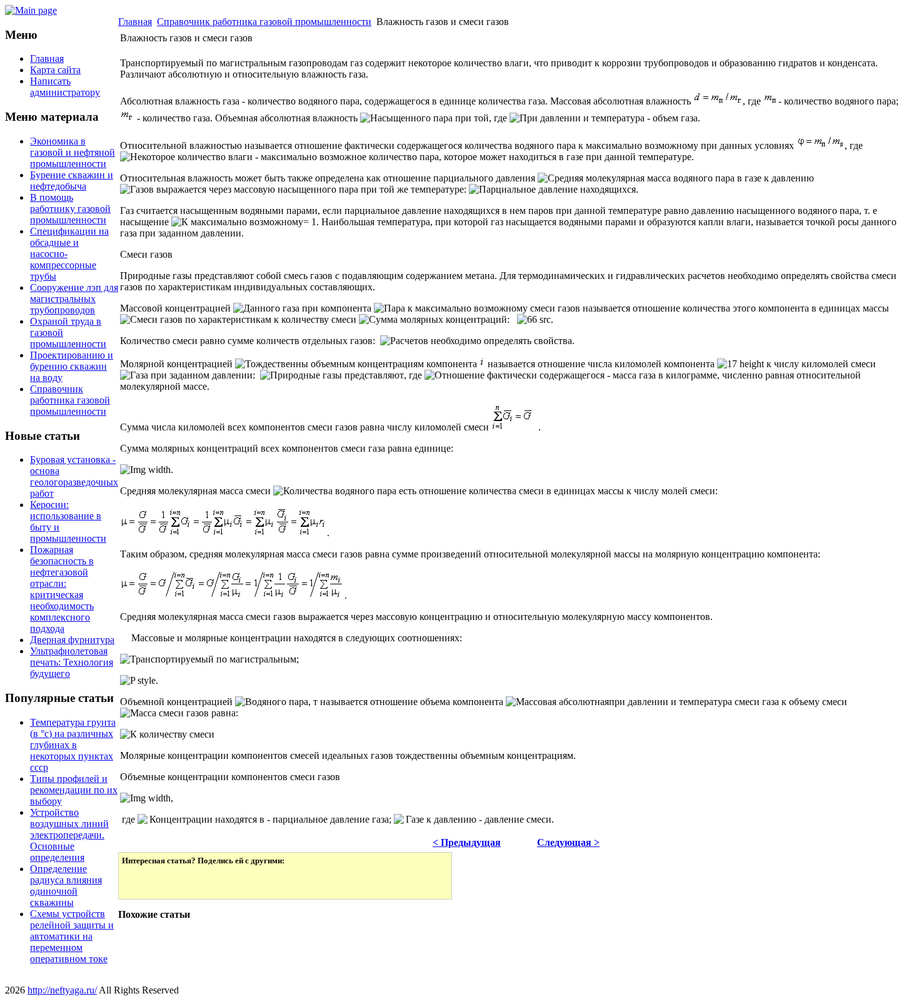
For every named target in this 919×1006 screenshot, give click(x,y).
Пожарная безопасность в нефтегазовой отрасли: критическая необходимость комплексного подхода (62, 589)
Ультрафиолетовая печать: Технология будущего (71, 662)
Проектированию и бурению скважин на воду (71, 366)
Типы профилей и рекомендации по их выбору (74, 789)
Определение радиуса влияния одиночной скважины (66, 885)
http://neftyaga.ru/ (62, 990)
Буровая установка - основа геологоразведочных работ (74, 476)
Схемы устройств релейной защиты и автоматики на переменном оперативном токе (72, 936)
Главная (135, 21)
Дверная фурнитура (72, 639)
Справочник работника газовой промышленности (70, 400)
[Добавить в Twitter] (140, 881)
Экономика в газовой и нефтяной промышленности (72, 152)
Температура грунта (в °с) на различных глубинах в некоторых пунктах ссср (73, 745)
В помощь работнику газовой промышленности (70, 208)
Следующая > (568, 842)
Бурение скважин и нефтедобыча (71, 180)
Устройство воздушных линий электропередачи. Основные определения (69, 835)
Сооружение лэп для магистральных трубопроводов (74, 298)
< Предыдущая (467, 842)
